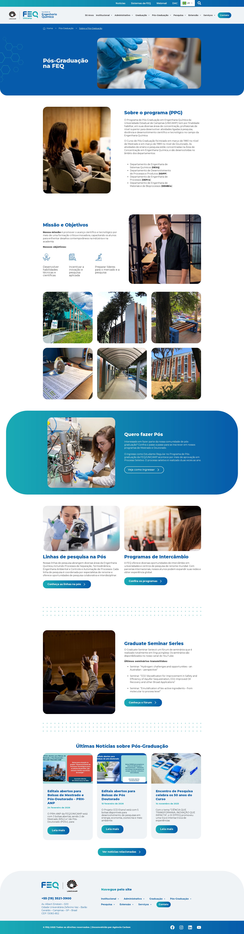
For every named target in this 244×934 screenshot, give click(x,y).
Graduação (156, 898)
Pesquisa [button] (178, 15)
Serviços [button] (208, 15)
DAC (175, 3)
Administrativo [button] (122, 15)
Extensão (125, 904)
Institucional (108, 898)
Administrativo (133, 898)
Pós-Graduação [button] (160, 15)
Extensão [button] (193, 15)
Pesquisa (106, 904)
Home (50, 28)
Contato (224, 15)
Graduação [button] (141, 15)
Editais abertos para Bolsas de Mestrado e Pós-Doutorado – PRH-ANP (66, 797)
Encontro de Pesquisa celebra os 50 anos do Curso (174, 795)
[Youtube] (199, 927)
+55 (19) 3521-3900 (56, 898)
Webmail (161, 3)
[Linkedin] (190, 927)
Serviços (143, 904)
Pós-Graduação (66, 28)
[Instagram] (181, 927)
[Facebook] (172, 927)
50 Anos (89, 15)
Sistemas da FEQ (141, 3)
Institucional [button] (103, 15)
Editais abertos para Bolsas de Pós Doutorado (118, 795)
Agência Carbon (121, 927)
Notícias (120, 3)
